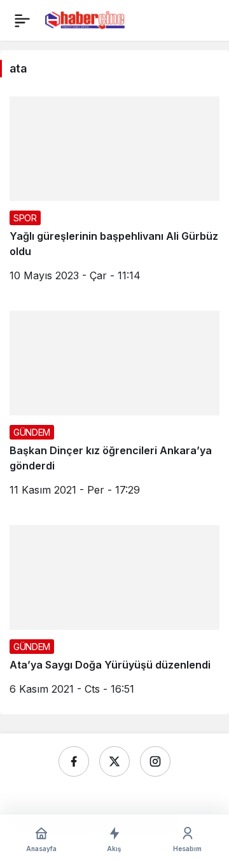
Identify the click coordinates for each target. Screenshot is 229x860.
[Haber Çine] (85, 19)
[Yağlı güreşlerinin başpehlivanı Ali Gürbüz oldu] (114, 194)
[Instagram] (155, 761)
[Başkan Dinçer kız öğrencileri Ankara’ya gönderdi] (114, 408)
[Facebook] (74, 761)
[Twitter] (114, 761)
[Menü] (22, 20)
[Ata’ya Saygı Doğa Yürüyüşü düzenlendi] (114, 614)
